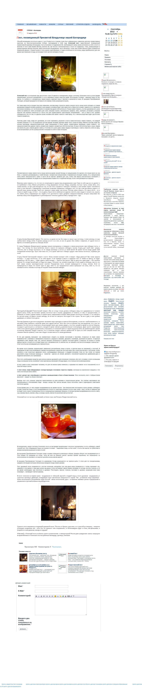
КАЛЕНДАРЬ (97, 24)
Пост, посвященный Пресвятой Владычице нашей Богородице (51, 37)
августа (32, 33)
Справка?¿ (108, 64)
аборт (105, 299)
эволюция (121, 333)
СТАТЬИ (60, 24)
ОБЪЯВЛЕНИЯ (31, 24)
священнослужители (118, 331)
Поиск (107, 55)
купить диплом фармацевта (12, 686)
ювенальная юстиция (110, 335)
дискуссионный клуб (110, 306)
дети (122, 305)
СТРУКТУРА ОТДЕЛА (83, 24)
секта (105, 333)
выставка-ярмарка (113, 305)
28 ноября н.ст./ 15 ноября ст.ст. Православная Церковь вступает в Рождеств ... (40, 566)
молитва (106, 313)
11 (109, 41)
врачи (105, 305)
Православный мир (109, 324)
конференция (120, 308)
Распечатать (56, 547)
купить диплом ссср (79, 684)
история (121, 306)
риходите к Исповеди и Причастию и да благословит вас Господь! (114, 277)
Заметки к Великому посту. (38, 553)
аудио (111, 301)
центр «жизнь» (112, 333)
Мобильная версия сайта (113, 66)
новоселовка (107, 317)
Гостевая (108, 59)
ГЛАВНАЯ (20, 24)
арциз (105, 301)
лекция (121, 310)
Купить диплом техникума (94, 684)
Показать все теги (109, 338)
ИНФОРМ (52, 24)
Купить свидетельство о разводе (12, 684)
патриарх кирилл (109, 322)
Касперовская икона (109, 308)
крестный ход (110, 310)
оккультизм (107, 321)
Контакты (108, 62)
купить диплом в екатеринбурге (36, 684)
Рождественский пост (75, 565)
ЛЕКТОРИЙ (69, 24)
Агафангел (111, 299)
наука (122, 313)
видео (121, 303)
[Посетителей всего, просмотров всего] (23, 656)
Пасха (122, 321)
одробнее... (108, 292)
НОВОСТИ (42, 24)
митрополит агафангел (110, 312)
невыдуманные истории (114, 315)
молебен (121, 312)
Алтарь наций (120, 299)
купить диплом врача (52, 684)
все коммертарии (113, 182)
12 (111, 41)
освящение (115, 321)
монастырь (114, 313)
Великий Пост (72, 553)
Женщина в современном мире (113, 146)
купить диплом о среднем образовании (115, 684)
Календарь (37, 30)
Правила (107, 57)
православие (120, 322)
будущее (113, 303)
